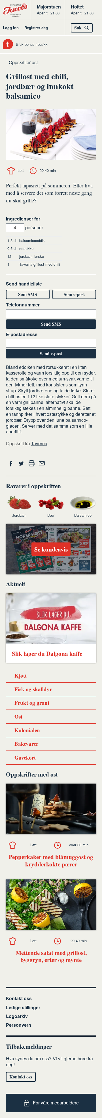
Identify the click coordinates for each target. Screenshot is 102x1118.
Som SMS (27, 294)
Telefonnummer (23, 305)
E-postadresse (21, 335)
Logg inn (11, 27)
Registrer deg (36, 27)
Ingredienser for (23, 219)
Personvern (18, 1025)
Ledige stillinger (23, 1007)
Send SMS (51, 324)
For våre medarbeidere (56, 1102)
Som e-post (74, 294)
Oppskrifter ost (23, 62)
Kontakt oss (19, 998)
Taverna (39, 443)
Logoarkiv (17, 1016)
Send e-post (51, 353)
